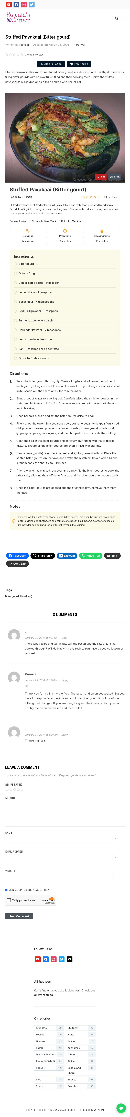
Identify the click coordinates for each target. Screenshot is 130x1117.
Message (10, 798)
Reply (64, 637)
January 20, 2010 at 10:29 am (42, 680)
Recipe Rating (13, 784)
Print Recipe (81, 63)
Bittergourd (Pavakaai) (18, 596)
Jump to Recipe (53, 63)
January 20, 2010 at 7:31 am (41, 637)
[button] (123, 18)
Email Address (14, 851)
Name (8, 832)
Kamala (24, 44)
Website (10, 870)
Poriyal (80, 44)
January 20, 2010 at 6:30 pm (41, 734)
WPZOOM (99, 1110)
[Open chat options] (121, 1108)
